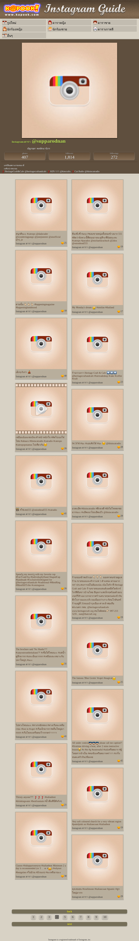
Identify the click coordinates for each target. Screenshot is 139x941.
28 (122, 447)
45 (122, 760)
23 (122, 382)
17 (122, 311)
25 (65, 243)
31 (65, 663)
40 (65, 376)
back (69, 911)
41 (65, 513)
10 (105, 917)
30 (65, 876)
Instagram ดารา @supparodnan (31, 243)
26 (65, 448)
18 (65, 310)
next (69, 924)
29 (122, 516)
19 (122, 246)
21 (65, 804)
